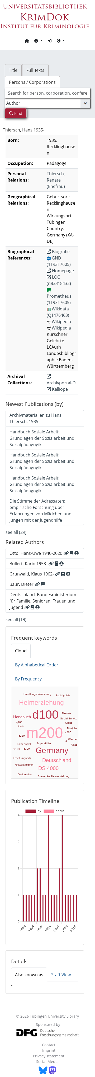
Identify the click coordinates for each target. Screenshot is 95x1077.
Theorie (66, 713)
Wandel (72, 739)
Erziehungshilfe (22, 758)
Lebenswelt (24, 743)
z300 (27, 748)
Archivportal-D (61, 383)
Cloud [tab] (21, 651)
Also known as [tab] (29, 975)
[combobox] (47, 93)
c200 (68, 732)
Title (13, 70)
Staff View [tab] (61, 975)
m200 (44, 732)
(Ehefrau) (56, 180)
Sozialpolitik (63, 695)
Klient (68, 722)
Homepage (62, 271)
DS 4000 (48, 768)
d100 (45, 714)
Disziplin (72, 728)
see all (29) (16, 532)
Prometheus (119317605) (59, 299)
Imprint (48, 1050)
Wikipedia (61, 321)
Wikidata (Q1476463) (58, 312)
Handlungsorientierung (37, 694)
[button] (38, 40)
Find (17, 113)
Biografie (60, 251)
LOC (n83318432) (59, 280)
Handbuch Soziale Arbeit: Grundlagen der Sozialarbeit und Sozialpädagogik (42, 438)
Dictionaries (25, 774)
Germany (52, 750)
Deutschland (56, 760)
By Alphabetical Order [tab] (36, 665)
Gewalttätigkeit (24, 764)
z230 (22, 735)
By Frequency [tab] (28, 679)
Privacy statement (48, 1055)
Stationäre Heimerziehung (53, 776)
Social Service (68, 718)
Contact (48, 1044)
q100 (19, 722)
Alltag (74, 744)
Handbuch (22, 717)
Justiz (20, 726)
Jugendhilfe (44, 743)
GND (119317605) (59, 261)
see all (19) (16, 619)
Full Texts (35, 70)
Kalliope (59, 389)
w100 (16, 749)
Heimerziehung (41, 702)
